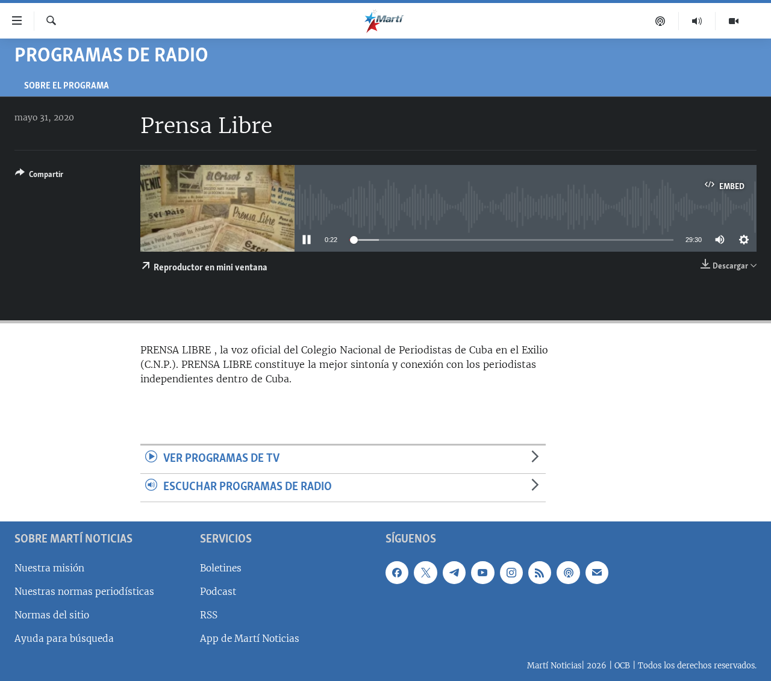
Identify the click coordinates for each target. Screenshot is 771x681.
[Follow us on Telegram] (454, 572)
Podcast (218, 591)
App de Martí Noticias (249, 638)
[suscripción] (596, 572)
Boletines (221, 567)
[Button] (39, 176)
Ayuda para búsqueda (64, 638)
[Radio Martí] (697, 21)
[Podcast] (660, 21)
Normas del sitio (51, 615)
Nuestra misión (49, 567)
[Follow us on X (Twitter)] (425, 572)
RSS (208, 615)
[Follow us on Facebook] (397, 572)
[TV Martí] (734, 21)
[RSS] (539, 572)
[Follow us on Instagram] (511, 572)
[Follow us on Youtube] (482, 572)
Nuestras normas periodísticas (84, 591)
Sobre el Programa (66, 86)
